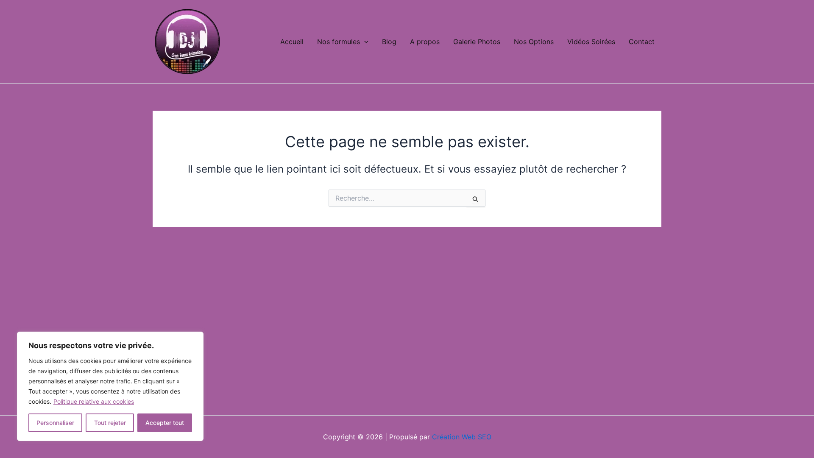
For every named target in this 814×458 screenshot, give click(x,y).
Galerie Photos (476, 41)
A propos (425, 41)
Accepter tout (164, 422)
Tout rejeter (110, 422)
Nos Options (534, 41)
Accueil (292, 41)
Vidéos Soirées (591, 41)
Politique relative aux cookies (93, 401)
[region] (110, 386)
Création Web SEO (461, 437)
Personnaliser (55, 422)
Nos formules (338, 41)
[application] (364, 42)
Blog (389, 41)
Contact (642, 41)
